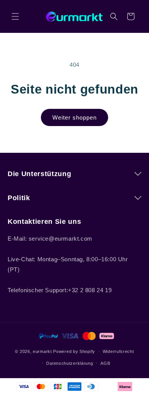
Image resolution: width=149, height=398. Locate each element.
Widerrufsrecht (118, 351)
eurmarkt (42, 351)
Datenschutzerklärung (69, 363)
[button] (15, 16)
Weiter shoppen (74, 117)
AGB (105, 363)
